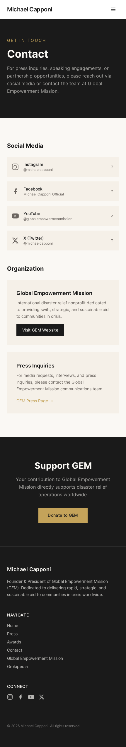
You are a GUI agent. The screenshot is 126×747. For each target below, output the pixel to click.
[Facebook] (20, 697)
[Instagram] (10, 697)
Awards (14, 641)
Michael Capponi (29, 9)
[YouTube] (31, 697)
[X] (42, 697)
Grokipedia (17, 666)
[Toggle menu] (113, 9)
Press (12, 633)
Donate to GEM (63, 515)
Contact (14, 650)
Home (12, 625)
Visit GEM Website (40, 329)
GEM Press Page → (34, 400)
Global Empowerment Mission (35, 658)
